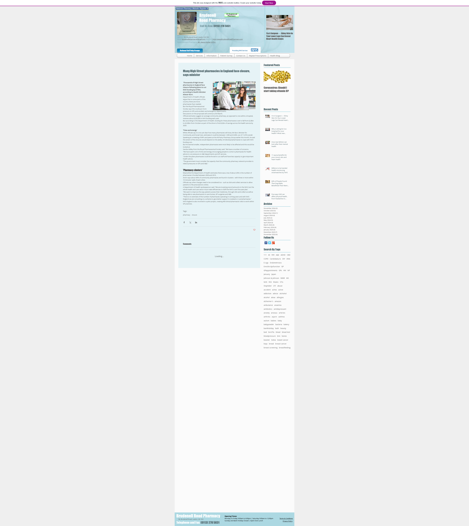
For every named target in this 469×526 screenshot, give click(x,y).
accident (267, 290)
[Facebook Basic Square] (266, 242)
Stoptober (268, 286)
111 (265, 255)
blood (278, 332)
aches (274, 290)
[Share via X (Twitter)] (190, 222)
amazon (278, 301)
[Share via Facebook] (184, 222)
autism (266, 320)
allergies (280, 297)
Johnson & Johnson (271, 278)
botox (273, 340)
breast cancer (281, 344)
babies (273, 320)
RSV (270, 282)
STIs (281, 282)
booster (267, 340)
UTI (274, 286)
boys (265, 344)
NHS (265, 282)
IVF (289, 270)
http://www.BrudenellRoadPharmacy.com (228, 39)
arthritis (267, 317)
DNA (288, 259)
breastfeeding (284, 347)
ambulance (268, 305)
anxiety (267, 313)
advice (275, 293)
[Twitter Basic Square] (269, 242)
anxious (274, 313)
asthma (281, 317)
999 (273, 255)
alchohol (283, 293)
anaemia (277, 305)
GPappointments (270, 270)
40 (269, 255)
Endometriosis (276, 263)
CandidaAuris (275, 259)
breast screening (270, 347)
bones (284, 336)
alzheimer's (268, 301)
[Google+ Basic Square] (273, 242)
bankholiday (269, 328)
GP (282, 266)
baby (280, 320)
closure (194, 215)
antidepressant (280, 309)
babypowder (269, 324)
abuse (279, 286)
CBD (288, 255)
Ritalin (275, 282)
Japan (273, 274)
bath (277, 328)
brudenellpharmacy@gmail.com (193, 39)
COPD (266, 259)
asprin (274, 317)
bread (271, 344)
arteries (282, 313)
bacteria (278, 324)
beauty (283, 328)
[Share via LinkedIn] (196, 222)
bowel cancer (282, 340)
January (267, 274)
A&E (277, 255)
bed (265, 332)
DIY (283, 259)
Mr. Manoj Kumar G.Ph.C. (207, 42)
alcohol (267, 297)
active (280, 290)
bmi (278, 336)
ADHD (283, 255)
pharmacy (186, 215)
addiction (267, 293)
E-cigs (266, 263)
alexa (273, 297)
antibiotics (268, 309)
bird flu (271, 332)
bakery (286, 324)
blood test (286, 332)
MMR (283, 278)
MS (287, 278)
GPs (280, 270)
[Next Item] (289, 22)
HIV (284, 270)
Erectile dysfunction (272, 266)
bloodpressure (270, 336)
